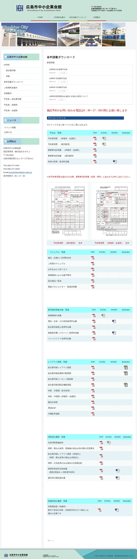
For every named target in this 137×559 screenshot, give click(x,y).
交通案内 (8, 93)
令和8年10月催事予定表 (58, 69)
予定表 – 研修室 (11, 105)
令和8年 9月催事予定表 (58, 78)
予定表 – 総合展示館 (12, 99)
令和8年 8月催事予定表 (58, 87)
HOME (7, 65)
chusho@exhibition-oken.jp (20, 172)
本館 (8, 76)
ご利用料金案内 (10, 88)
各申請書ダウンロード (13, 82)
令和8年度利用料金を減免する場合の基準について (68, 96)
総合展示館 (11, 70)
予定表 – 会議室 (11, 110)
